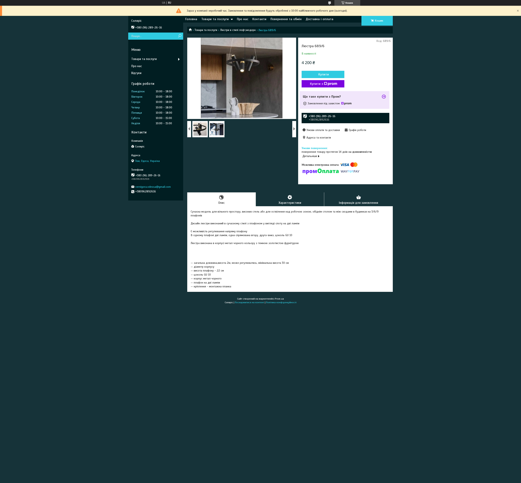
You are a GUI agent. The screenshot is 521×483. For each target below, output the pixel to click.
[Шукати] (179, 36)
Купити (323, 74)
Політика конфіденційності (281, 302)
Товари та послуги (215, 19)
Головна (191, 19)
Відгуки (136, 73)
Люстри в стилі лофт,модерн (238, 30)
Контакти (259, 19)
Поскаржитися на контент (249, 302)
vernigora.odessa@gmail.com (153, 187)
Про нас (242, 19)
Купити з (316, 84)
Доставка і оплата (319, 19)
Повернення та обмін (286, 19)
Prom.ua (279, 298)
